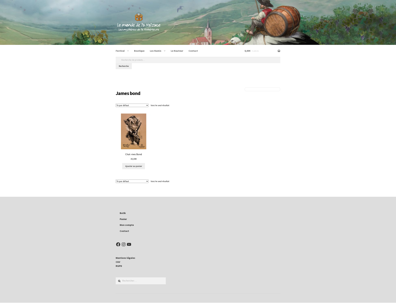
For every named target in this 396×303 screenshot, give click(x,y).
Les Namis (155, 50)
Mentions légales (125, 257)
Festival (120, 50)
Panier (123, 219)
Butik (123, 213)
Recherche (124, 66)
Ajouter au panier (133, 166)
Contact (193, 50)
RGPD (119, 265)
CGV (118, 261)
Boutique (139, 50)
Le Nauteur (177, 50)
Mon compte (127, 224)
